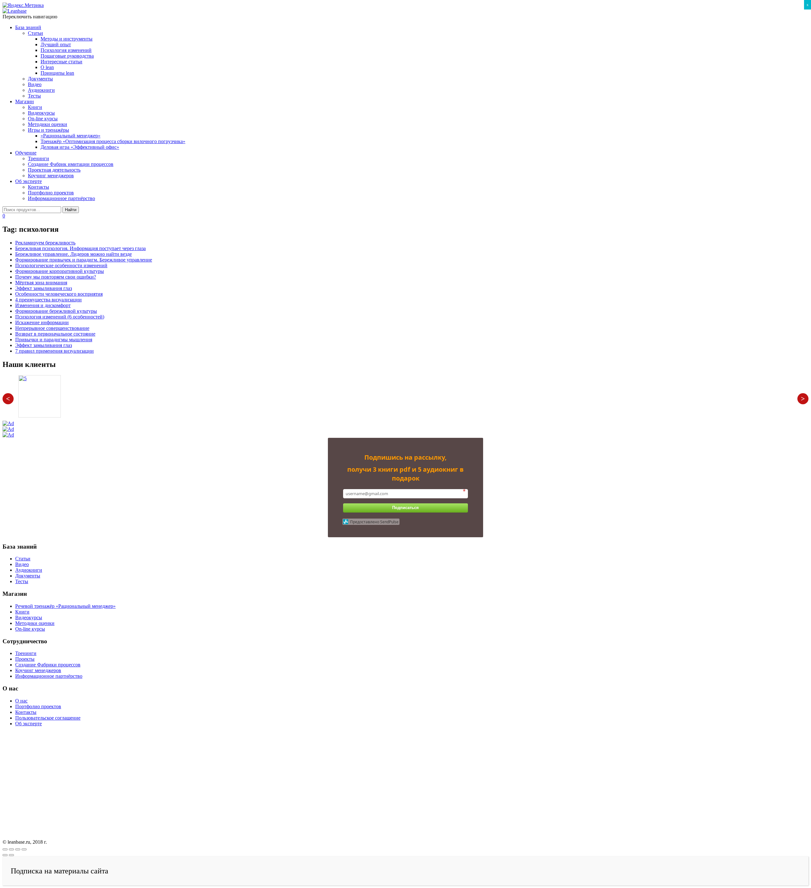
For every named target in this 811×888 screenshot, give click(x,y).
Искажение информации (42, 322)
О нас (21, 700)
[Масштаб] (24, 849)
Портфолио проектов (51, 192)
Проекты (25, 659)
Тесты (34, 95)
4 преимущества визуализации (48, 299)
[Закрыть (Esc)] (5, 849)
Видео (35, 84)
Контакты (38, 187)
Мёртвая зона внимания (41, 282)
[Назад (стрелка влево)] (5, 855)
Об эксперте (28, 181)
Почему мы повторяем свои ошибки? (55, 277)
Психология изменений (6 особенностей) (59, 316)
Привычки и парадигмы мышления (53, 339)
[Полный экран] (17, 849)
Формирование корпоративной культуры (59, 271)
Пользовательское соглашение (47, 718)
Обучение (25, 152)
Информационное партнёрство (61, 198)
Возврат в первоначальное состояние (55, 334)
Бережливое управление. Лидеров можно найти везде (73, 254)
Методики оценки (47, 124)
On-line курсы (43, 118)
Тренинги (38, 158)
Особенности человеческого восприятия (59, 294)
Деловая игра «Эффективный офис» (80, 147)
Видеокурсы (41, 113)
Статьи (35, 33)
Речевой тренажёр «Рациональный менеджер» (65, 606)
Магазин (24, 101)
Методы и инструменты (67, 38)
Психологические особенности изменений (61, 265)
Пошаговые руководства (67, 56)
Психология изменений (66, 50)
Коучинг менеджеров (51, 175)
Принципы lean (57, 73)
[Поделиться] (11, 849)
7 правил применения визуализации (54, 351)
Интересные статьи (61, 61)
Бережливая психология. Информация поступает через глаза (80, 248)
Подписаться (405, 507)
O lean (47, 67)
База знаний (28, 27)
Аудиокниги (41, 90)
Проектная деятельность (54, 170)
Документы (40, 78)
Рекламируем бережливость (45, 242)
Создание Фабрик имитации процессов (70, 164)
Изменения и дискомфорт (43, 305)
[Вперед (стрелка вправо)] (11, 855)
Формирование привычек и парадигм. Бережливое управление (83, 259)
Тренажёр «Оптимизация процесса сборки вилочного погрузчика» (113, 141)
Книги (35, 107)
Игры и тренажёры (48, 130)
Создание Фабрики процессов (47, 664)
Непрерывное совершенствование (52, 328)
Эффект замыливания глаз (43, 288)
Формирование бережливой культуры (56, 311)
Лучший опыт (56, 44)
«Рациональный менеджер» (70, 135)
